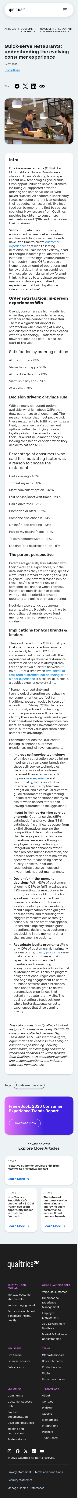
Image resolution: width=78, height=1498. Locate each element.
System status (17, 1439)
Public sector (16, 1367)
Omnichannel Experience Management (50, 1303)
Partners (47, 1432)
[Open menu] (65, 10)
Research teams (52, 1361)
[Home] (17, 10)
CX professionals (53, 1355)
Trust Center (50, 1438)
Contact (47, 1401)
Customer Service (29, 1085)
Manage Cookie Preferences (26, 1487)
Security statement (20, 1480)
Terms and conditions (49, 1472)
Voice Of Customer (54, 1291)
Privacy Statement (19, 1472)
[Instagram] (9, 1451)
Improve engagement (21, 1305)
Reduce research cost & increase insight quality (21, 1316)
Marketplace (50, 1419)
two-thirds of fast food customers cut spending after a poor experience (38, 675)
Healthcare (15, 1355)
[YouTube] (42, 1451)
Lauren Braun (12, 70)
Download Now (25, 1123)
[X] (26, 1451)
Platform (47, 1407)
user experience (37, 778)
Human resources (53, 1379)
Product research (53, 1367)
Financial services (19, 1361)
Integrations (50, 1425)
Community (15, 1395)
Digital (46, 1373)
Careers (47, 1413)
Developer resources (21, 1422)
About (46, 1395)
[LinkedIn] (34, 1451)
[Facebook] (18, 1451)
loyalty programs (48, 952)
